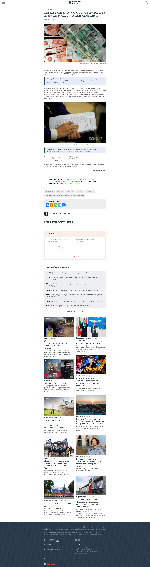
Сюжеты (52, 233)
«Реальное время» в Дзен (63, 213)
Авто (46, 338)
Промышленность (50, 417)
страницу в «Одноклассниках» (67, 181)
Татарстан (90, 191)
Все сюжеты (76, 256)
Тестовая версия (50, 561)
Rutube (69, 184)
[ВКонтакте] (47, 205)
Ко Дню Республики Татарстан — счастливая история (88, 465)
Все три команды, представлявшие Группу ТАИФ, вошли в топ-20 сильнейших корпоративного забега (57, 467)
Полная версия (49, 559)
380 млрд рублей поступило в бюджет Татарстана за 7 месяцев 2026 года (74, 301)
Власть (80, 191)
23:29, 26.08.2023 (49, 20)
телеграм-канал (71, 179)
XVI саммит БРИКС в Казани (58, 241)
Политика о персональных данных (56, 552)
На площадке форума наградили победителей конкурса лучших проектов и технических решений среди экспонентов (90, 346)
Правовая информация (52, 549)
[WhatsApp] (55, 205)
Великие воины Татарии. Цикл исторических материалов (58, 249)
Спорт (46, 458)
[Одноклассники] (51, 205)
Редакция (47, 544)
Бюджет (60, 191)
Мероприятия (81, 497)
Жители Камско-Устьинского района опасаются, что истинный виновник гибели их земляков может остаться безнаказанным (57, 348)
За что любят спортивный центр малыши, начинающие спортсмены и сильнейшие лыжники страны (57, 509)
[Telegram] (59, 205)
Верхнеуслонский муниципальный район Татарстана (65, 195)
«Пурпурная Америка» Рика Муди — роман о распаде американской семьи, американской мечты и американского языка (58, 387)
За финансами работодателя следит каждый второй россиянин (70, 273)
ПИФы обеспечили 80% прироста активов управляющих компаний (72, 290)
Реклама (47, 547)
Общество (70, 191)
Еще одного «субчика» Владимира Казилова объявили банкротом (56, 426)
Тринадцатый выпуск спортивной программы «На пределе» (89, 384)
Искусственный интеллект (85, 241)
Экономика (49, 10)
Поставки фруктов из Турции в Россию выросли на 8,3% (68, 306)
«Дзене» (77, 184)
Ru (76, 544)
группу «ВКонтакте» (87, 179)
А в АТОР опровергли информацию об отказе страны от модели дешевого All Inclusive (90, 424)
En (80, 544)
